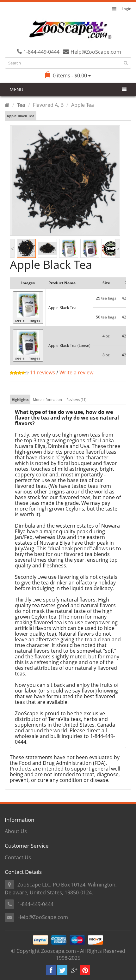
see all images (27, 320)
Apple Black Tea (20, 115)
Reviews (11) (76, 399)
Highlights (20, 399)
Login (126, 8)
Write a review (76, 372)
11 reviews (42, 372)
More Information (47, 399)
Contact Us (18, 857)
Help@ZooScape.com (42, 917)
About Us (16, 831)
